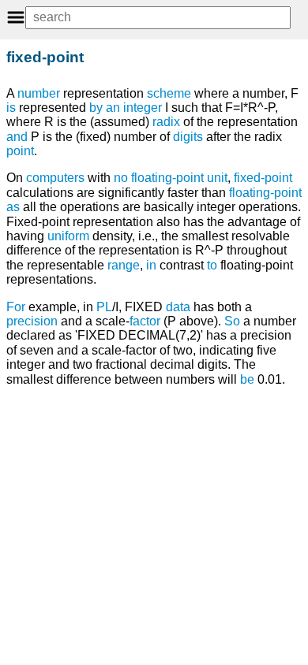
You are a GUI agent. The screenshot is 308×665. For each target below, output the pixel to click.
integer (142, 107)
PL (104, 307)
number (38, 93)
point (20, 151)
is (11, 107)
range (123, 265)
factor (145, 321)
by (96, 107)
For (15, 307)
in (151, 265)
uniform (68, 236)
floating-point (265, 192)
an (113, 107)
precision (32, 321)
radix (166, 121)
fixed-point (263, 177)
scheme (169, 93)
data (178, 307)
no (121, 177)
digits (188, 136)
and (17, 136)
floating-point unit (179, 177)
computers (55, 177)
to (212, 265)
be (247, 379)
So (232, 321)
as (13, 207)
